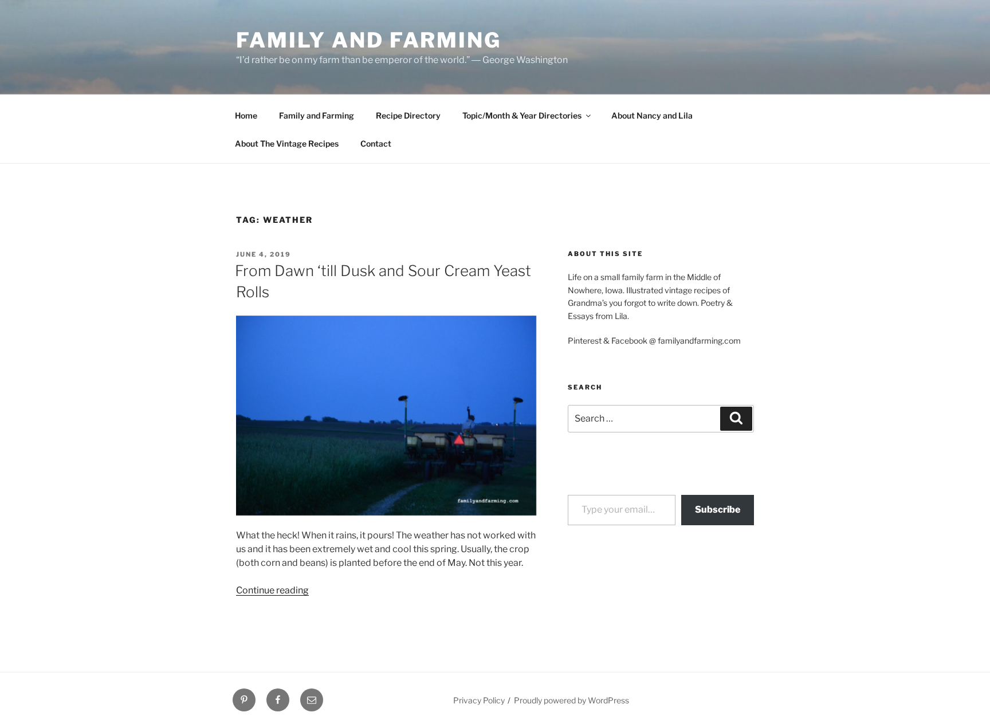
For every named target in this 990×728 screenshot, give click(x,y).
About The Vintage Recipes (287, 143)
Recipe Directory (408, 115)
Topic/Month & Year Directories (522, 115)
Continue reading (272, 590)
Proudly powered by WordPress (571, 700)
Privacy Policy (479, 700)
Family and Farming (368, 40)
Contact (375, 143)
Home (246, 115)
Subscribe (717, 509)
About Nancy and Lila (652, 115)
